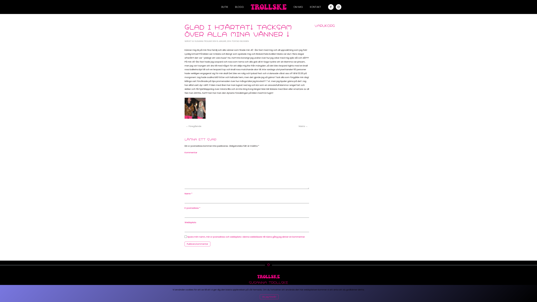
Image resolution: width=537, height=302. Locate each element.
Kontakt (315, 7)
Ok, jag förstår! (269, 296)
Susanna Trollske (203, 41)
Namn (188, 193)
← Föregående (193, 126)
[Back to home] (268, 7)
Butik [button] (224, 7)
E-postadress (192, 208)
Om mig (298, 7)
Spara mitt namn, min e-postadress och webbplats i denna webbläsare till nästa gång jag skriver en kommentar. (246, 236)
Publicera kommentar (197, 244)
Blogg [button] (239, 7)
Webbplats (190, 222)
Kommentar (191, 152)
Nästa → (303, 126)
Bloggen (244, 41)
